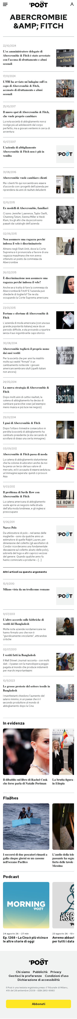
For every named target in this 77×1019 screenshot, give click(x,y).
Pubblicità (40, 972)
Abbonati (38, 1004)
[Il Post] (38, 4)
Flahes (10, 798)
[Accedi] (72, 4)
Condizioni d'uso (57, 976)
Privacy (55, 972)
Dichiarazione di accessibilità (39, 980)
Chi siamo (23, 972)
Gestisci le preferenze (25, 976)
